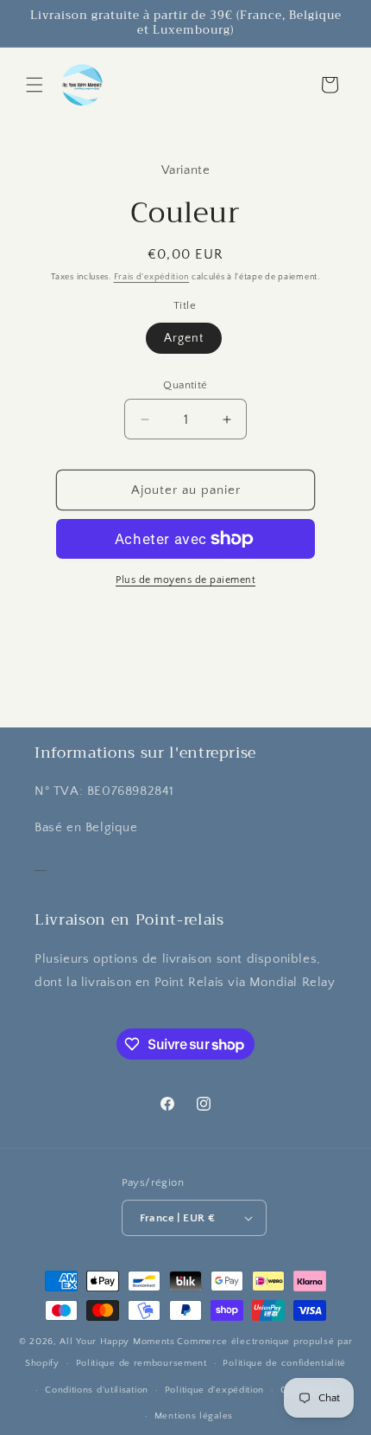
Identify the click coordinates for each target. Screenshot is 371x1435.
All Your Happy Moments (117, 1341)
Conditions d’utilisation (96, 1390)
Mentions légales (193, 1416)
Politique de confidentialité (284, 1363)
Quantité (185, 385)
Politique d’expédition (214, 1390)
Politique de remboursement (141, 1363)
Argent (184, 338)
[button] (34, 85)
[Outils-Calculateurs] (41, 863)
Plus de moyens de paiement (185, 580)
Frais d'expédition (152, 277)
